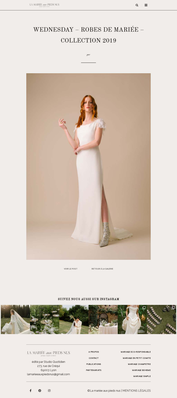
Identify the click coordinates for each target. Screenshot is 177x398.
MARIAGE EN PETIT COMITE (137, 358)
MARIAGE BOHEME (141, 370)
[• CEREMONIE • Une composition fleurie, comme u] (44, 319)
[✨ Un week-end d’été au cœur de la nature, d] (73, 319)
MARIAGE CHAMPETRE (139, 364)
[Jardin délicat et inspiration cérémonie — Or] (161, 319)
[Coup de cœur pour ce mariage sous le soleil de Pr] (132, 319)
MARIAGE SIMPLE (142, 376)
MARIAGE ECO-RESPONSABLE (136, 352)
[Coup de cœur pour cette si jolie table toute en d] (103, 319)
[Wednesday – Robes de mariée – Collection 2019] (88, 166)
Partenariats (93, 370)
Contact (94, 358)
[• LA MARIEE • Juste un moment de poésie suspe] (15, 319)
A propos (93, 352)
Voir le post (70, 269)
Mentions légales (137, 390)
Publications (93, 364)
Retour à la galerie (102, 269)
